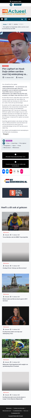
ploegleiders (7, 145)
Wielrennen (5, 66)
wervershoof (7, 147)
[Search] (25, 19)
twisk (19, 145)
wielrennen (16, 147)
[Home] (2, 19)
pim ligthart (23, 143)
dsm (8, 143)
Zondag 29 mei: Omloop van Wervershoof (14, 268)
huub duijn (15, 143)
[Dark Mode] (22, 19)
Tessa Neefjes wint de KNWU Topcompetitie (15, 237)
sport (14, 145)
